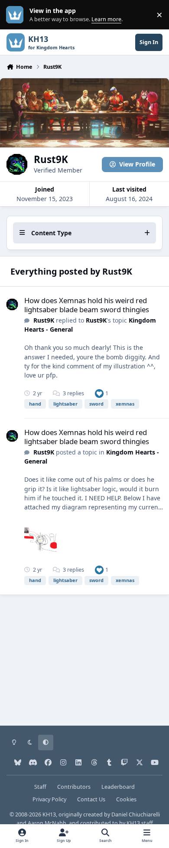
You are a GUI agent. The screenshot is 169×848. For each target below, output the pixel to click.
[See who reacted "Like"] (99, 393)
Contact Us (91, 799)
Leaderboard (118, 786)
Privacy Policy (49, 799)
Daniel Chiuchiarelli (135, 814)
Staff (40, 786)
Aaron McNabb (47, 823)
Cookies (126, 799)
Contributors (74, 786)
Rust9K (43, 320)
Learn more (16, 15)
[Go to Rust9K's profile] (12, 304)
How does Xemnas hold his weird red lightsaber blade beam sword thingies (86, 304)
